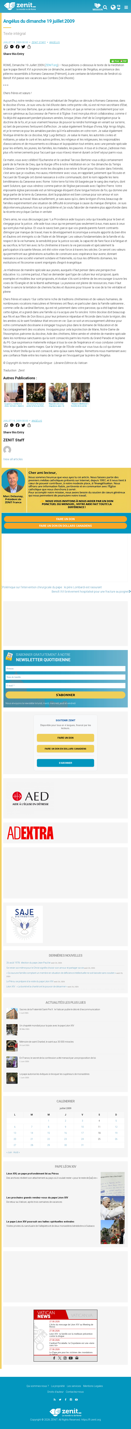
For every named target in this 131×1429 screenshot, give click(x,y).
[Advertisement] (65, 560)
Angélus (54, 42)
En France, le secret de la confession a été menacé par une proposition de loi (57, 1058)
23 (65, 1139)
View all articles (13, 459)
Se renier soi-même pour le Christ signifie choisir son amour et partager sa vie (45, 968)
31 (82, 1145)
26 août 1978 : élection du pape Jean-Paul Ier (28, 962)
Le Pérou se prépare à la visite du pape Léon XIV (30, 981)
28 (32, 1145)
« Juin (9, 1152)
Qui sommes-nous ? (38, 1386)
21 (32, 1139)
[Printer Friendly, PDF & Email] (119, 61)
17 (82, 1133)
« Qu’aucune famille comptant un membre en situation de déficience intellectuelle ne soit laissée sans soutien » (61, 973)
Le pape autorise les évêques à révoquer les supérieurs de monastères (54, 1074)
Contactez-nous (75, 1391)
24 (82, 1139)
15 (48, 1133)
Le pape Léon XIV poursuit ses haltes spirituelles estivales (40, 1221)
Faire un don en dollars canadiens (65, 525)
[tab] (50, 1314)
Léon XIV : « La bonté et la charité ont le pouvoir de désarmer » (36, 986)
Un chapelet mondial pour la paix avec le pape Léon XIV (46, 1025)
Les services (74, 1386)
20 (15, 1139)
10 (82, 1127)
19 (116, 1133)
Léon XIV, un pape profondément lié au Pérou (32, 1173)
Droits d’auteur (55, 1391)
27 (15, 1145)
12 (116, 1127)
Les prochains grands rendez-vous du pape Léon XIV (37, 1197)
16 (65, 1133)
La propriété (58, 1386)
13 (15, 1133)
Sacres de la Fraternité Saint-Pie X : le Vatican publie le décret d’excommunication (59, 1009)
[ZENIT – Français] (36, 6)
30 (65, 1145)
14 (32, 1133)
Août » (16, 1152)
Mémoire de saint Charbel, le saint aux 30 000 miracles (46, 1041)
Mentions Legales (93, 1386)
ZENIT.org (51, 65)
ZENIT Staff (39, 42)
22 (48, 1139)
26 (116, 1139)
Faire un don (65, 519)
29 (48, 1145)
